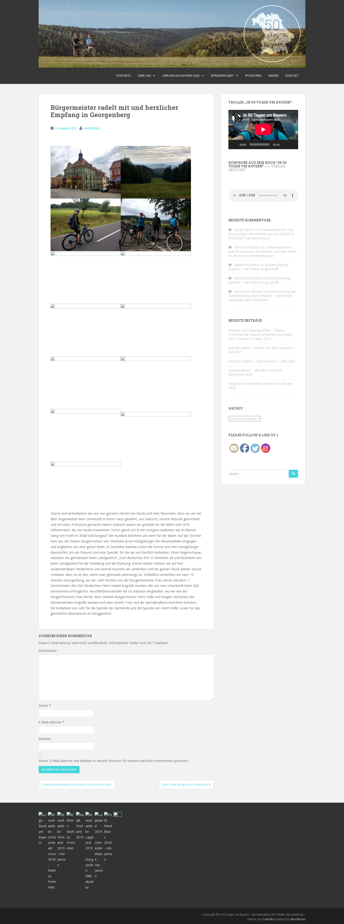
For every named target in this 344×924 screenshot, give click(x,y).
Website (45, 738)
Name (45, 705)
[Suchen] (293, 474)
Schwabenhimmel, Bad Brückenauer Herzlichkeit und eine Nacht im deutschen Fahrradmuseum (261, 233)
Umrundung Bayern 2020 (180, 76)
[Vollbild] (292, 144)
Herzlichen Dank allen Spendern (252, 383)
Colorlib (268, 919)
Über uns (144, 76)
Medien (273, 76)
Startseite (123, 76)
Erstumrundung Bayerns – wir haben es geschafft (258, 267)
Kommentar (48, 650)
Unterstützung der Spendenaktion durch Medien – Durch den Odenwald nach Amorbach (262, 295)
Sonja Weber (243, 229)
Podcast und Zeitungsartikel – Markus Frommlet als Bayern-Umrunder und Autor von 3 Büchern (260, 334)
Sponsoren (253, 76)
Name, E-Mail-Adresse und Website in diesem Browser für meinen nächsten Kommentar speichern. (114, 760)
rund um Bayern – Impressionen (252, 361)
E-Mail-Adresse (51, 722)
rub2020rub (91, 128)
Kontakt (291, 76)
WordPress (298, 919)
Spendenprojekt (222, 76)
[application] (263, 129)
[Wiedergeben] (234, 144)
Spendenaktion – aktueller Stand (252, 370)
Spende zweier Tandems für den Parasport (260, 348)
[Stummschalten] (284, 144)
